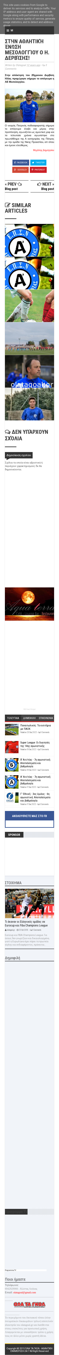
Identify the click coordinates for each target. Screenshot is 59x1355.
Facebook (21, 162)
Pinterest (39, 169)
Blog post (11, 189)
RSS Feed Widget (29, 709)
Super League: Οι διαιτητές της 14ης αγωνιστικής (35, 744)
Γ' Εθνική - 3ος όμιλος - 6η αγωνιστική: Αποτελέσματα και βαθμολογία (35, 797)
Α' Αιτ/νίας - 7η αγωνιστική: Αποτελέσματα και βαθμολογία (35, 780)
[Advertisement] (29, 564)
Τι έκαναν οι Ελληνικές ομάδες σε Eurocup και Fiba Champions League (26, 923)
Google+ (22, 169)
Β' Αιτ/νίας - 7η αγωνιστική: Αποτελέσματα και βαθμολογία (35, 763)
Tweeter (40, 162)
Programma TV (10, 1270)
